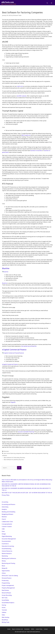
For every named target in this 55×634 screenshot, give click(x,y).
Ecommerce (5, 543)
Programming (6, 583)
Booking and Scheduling (8, 512)
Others (4, 573)
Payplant (13, 402)
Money (4, 561)
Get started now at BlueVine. (29, 346)
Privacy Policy (6, 495)
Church (4, 519)
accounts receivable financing (26, 432)
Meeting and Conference (9, 558)
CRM (3, 529)
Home (8, 629)
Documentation (6, 541)
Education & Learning (8, 546)
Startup (4, 605)
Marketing (5, 556)
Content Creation (7, 526)
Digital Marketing (7, 536)
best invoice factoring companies (12, 453)
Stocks (3, 607)
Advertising (5, 507)
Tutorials (4, 610)
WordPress (5, 620)
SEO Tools (4, 597)
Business (6, 451)
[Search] (19, 467)
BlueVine (5, 268)
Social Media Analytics (8, 602)
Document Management (9, 539)
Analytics (4, 509)
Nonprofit (4, 568)
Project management (8, 585)
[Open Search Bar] (47, 3)
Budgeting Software (7, 514)
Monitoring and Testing (8, 563)
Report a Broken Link (17, 629)
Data (3, 531)
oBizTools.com (7, 2)
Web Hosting (5, 617)
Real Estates (5, 590)
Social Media (5, 600)
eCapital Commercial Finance (14, 349)
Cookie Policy (39, 629)
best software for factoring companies (32, 453)
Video (3, 615)
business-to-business (36, 150)
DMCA (32, 629)
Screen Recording (7, 595)
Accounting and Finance (8, 504)
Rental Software (6, 593)
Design (4, 534)
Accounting (5, 502)
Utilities (4, 612)
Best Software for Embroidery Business (14, 457)
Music (3, 566)
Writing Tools (5, 622)
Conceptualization (7, 524)
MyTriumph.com (26, 135)
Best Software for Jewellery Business (14, 459)
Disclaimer (27, 629)
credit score (20, 86)
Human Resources (7, 551)
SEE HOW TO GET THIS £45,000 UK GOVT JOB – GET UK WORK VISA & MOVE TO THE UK (27, 492)
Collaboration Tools (7, 521)
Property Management (8, 588)
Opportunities (6, 570)
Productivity (5, 580)
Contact (46, 629)
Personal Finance (6, 578)
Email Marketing (6, 548)
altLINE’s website (21, 96)
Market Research (7, 553)
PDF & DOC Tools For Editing (10, 575)
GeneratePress (36, 631)
